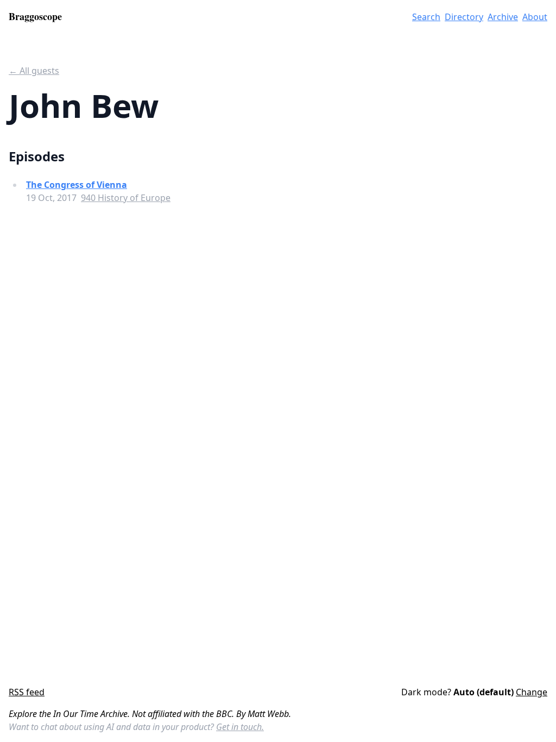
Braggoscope (35, 16)
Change (531, 692)
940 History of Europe (125, 198)
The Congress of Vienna (76, 185)
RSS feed (27, 692)
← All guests (34, 71)
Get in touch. (240, 727)
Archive (503, 17)
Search (426, 17)
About (534, 17)
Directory (464, 17)
